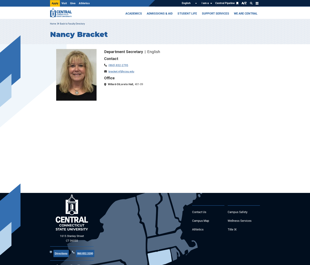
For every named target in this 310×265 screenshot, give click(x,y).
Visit (64, 3)
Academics (133, 13)
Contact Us (199, 212)
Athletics (84, 3)
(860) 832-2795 (118, 65)
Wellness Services (240, 220)
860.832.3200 (85, 253)
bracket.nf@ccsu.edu (121, 71)
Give (73, 3)
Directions (61, 253)
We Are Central (246, 13)
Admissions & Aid (160, 13)
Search (251, 3)
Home (53, 23)
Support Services (215, 13)
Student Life (187, 13)
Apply (55, 3)
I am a (205, 3)
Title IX (232, 229)
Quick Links (257, 3)
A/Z (244, 3)
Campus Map (200, 220)
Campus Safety (238, 212)
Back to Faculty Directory (72, 23)
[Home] (61, 13)
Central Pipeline (225, 3)
